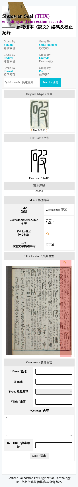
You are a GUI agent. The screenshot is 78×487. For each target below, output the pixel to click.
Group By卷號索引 (9, 45)
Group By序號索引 (48, 45)
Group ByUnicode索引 (47, 58)
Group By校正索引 (9, 71)
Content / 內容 (39, 410)
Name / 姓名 (18, 371)
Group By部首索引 (9, 58)
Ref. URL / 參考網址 (18, 444)
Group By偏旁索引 (45, 71)
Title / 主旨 (18, 401)
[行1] (39, 310)
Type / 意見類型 (18, 391)
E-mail (18, 381)
